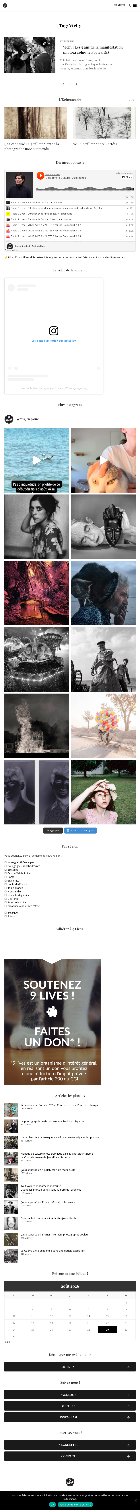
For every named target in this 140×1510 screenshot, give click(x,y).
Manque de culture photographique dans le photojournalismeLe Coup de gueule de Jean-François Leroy (57, 1155)
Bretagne (12, 869)
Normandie (14, 891)
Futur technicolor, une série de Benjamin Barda (48, 1218)
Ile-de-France (15, 888)
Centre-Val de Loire (18, 873)
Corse (10, 877)
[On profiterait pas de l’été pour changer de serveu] (36, 460)
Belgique (12, 912)
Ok (52, 1504)
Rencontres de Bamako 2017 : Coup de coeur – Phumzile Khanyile (60, 1105)
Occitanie (12, 898)
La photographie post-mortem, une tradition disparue (52, 1121)
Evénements (67, 41)
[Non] (135, 1500)
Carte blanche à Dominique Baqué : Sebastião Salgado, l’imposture (60, 1137)
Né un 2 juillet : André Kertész (95, 144)
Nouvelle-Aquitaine (18, 895)
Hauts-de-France (17, 884)
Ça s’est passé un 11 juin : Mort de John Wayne (48, 1202)
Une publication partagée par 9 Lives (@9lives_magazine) (53, 388)
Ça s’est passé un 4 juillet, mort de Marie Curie (48, 1169)
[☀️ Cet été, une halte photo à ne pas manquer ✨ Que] (36, 526)
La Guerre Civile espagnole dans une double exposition (53, 1250)
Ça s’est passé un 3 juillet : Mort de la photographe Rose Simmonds (31, 146)
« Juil (7, 1341)
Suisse (11, 916)
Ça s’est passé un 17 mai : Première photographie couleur (55, 1234)
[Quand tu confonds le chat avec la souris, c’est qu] (103, 460)
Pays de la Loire (16, 902)
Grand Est (13, 880)
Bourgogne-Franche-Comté (23, 866)
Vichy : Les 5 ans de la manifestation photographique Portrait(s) (93, 50)
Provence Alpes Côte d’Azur (23, 906)
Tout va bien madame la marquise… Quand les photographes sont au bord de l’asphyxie (51, 1187)
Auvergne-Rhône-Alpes (20, 862)
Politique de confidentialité (75, 1504)
